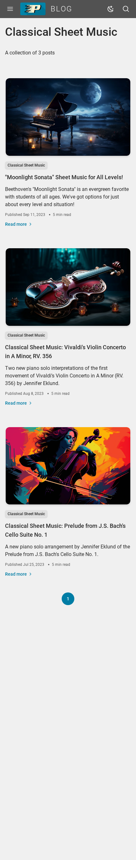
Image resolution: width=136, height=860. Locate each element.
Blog (61, 8)
